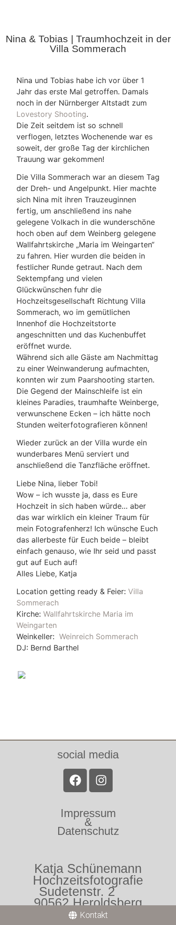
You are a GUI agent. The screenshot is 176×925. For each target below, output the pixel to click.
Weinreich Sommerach (98, 636)
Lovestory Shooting (51, 114)
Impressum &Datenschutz (88, 822)
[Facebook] (75, 780)
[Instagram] (101, 780)
